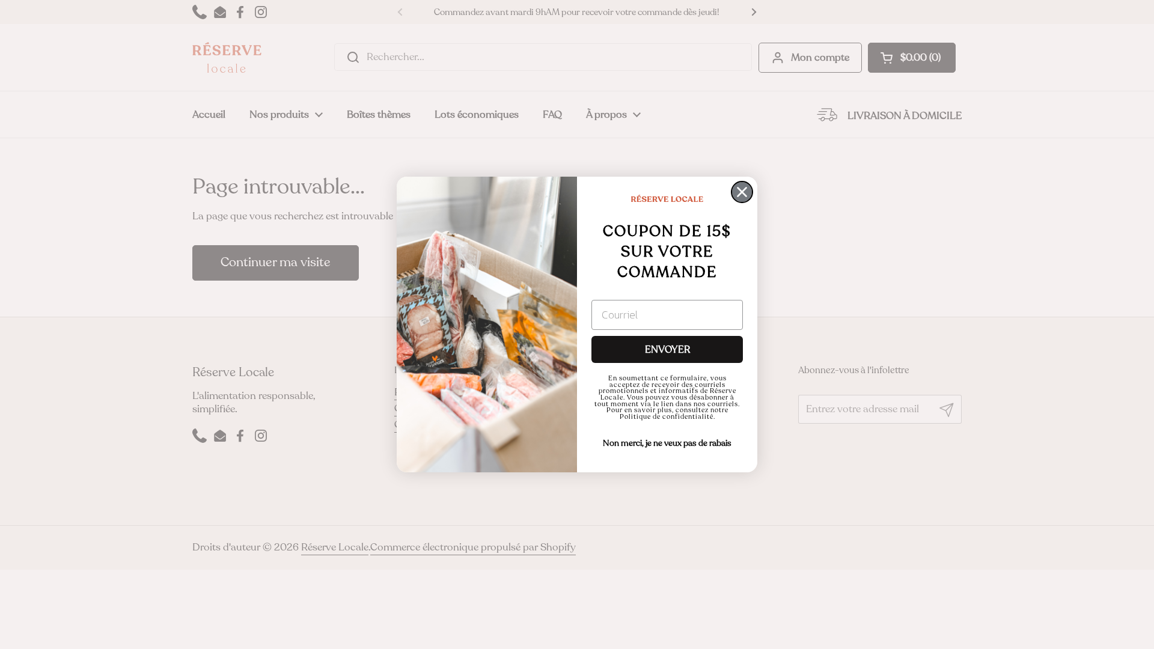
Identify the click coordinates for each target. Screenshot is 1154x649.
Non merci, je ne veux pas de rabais (667, 443)
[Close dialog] (742, 192)
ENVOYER (667, 349)
